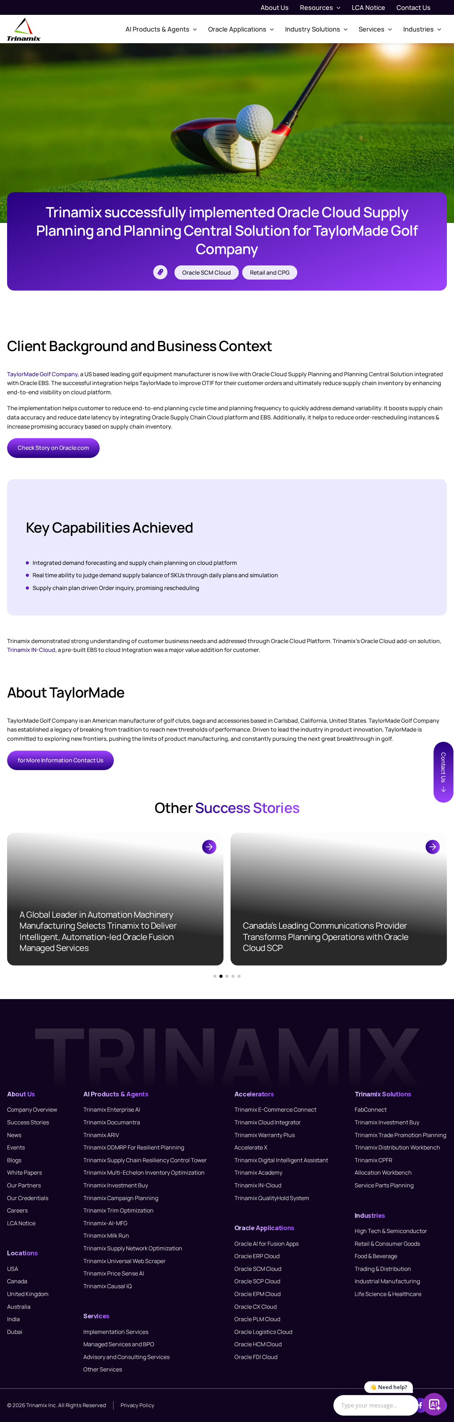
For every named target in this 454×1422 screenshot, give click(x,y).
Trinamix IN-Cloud (31, 650)
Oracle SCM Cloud (206, 272)
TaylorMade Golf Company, (43, 374)
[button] (336, 7)
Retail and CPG (269, 272)
